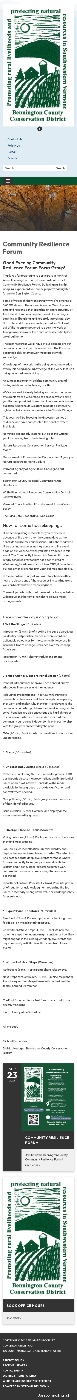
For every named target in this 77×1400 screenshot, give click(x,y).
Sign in (44, 1386)
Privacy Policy (13, 1360)
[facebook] (39, 130)
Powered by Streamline (20, 1386)
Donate (12, 158)
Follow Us (13, 145)
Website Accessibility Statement (27, 1381)
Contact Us (14, 139)
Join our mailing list (53, 1395)
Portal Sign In (13, 1370)
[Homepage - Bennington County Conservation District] (38, 65)
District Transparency (20, 1375)
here (49, 585)
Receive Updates (15, 1365)
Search (60, 168)
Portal (11, 152)
